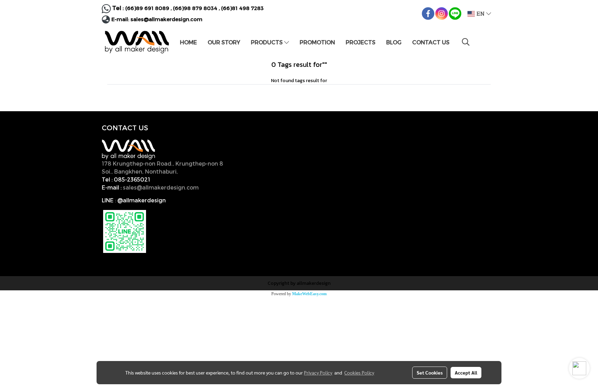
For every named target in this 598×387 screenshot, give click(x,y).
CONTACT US (431, 42)
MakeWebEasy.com (309, 293)
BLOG (393, 42)
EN (480, 13)
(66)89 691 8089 (147, 8)
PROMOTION (317, 42)
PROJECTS (360, 42)
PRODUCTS (267, 42)
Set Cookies (430, 372)
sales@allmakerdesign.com (166, 19)
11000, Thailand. (202, 171)
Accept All (466, 372)
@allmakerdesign (141, 200)
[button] (465, 42)
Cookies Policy (359, 372)
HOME (188, 42)
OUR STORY (224, 42)
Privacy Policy (318, 372)
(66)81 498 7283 (242, 8)
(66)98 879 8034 (195, 8)
